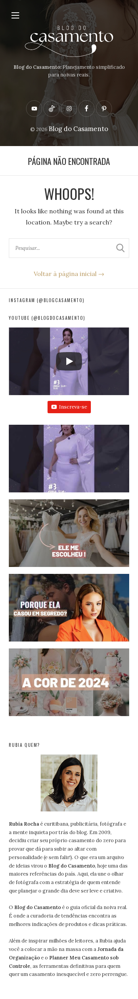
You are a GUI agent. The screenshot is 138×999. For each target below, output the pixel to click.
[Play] (69, 361)
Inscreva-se (73, 407)
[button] (69, 462)
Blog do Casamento (78, 129)
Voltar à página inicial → (69, 274)
